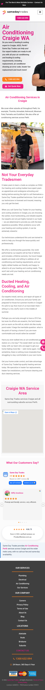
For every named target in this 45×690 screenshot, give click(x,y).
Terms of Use (37, 680)
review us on (28, 483)
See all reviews (15, 483)
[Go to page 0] (18, 522)
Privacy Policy (22, 682)
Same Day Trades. (13, 680)
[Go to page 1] (20, 522)
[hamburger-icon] (40, 12)
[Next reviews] (43, 504)
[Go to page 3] (24, 522)
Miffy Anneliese (17, 493)
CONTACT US (22, 650)
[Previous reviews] (2, 504)
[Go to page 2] (22, 522)
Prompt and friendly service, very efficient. (20, 502)
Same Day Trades (17, 473)
